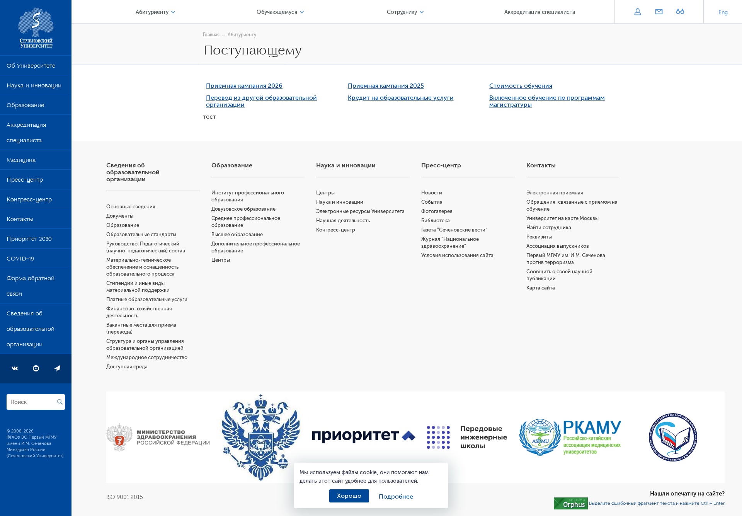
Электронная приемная (554, 193)
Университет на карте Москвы (562, 218)
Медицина (21, 161)
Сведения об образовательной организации (30, 330)
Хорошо (349, 495)
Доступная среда (127, 367)
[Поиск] (60, 402)
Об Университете (31, 67)
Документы (119, 216)
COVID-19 (20, 260)
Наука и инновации (34, 87)
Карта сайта (540, 288)
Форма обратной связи (30, 287)
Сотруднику (402, 12)
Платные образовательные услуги (146, 299)
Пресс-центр (25, 181)
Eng (723, 12)
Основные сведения (130, 206)
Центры (220, 260)
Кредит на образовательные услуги (401, 97)
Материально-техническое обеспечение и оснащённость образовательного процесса (142, 267)
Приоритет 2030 (29, 240)
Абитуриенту (152, 12)
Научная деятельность (343, 220)
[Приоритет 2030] (363, 437)
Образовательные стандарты (141, 234)
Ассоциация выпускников (557, 246)
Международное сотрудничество (146, 357)
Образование (25, 106)
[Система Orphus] (571, 503)
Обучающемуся (277, 12)
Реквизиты (539, 237)
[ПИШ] (467, 437)
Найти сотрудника (548, 227)
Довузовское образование (243, 209)
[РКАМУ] (570, 437)
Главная (211, 34)
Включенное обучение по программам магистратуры (547, 101)
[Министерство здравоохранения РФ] (157, 437)
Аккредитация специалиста (26, 134)
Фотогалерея (437, 211)
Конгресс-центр (29, 201)
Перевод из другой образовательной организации (261, 101)
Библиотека (435, 220)
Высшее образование (237, 234)
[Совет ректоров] (673, 437)
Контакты (20, 220)
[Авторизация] (637, 12)
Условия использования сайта (457, 255)
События (431, 202)
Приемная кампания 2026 (244, 85)
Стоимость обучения (520, 85)
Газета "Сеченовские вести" (454, 230)
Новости (431, 193)
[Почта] (659, 12)
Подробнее (396, 496)
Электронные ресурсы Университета (360, 211)
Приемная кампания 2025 (386, 85)
